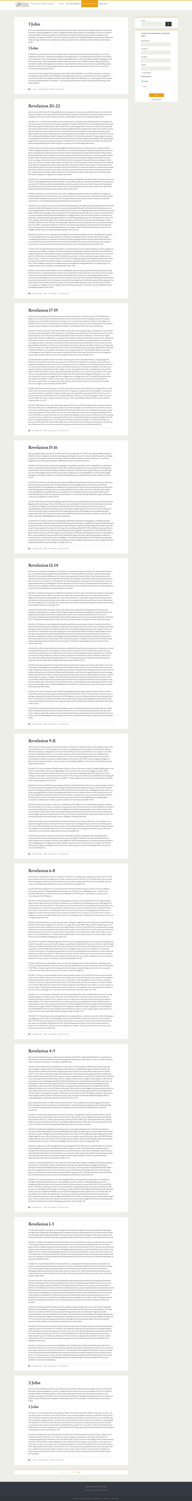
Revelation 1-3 (41, 1224)
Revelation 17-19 (43, 310)
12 (73, 1472)
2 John (34, 1383)
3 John (34, 24)
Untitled (143, 65)
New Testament (89, 4)
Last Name (144, 57)
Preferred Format (146, 76)
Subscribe (103, 4)
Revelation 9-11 (42, 741)
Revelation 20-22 (44, 106)
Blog (62, 4)
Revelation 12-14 (43, 565)
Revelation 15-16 (43, 447)
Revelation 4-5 (41, 1051)
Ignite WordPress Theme (85, 1499)
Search (143, 20)
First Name (144, 49)
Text (145, 86)
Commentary (43, 89)
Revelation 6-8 (41, 870)
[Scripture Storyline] (22, 5)
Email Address (145, 41)
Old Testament (72, 4)
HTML (146, 81)
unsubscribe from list (156, 99)
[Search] (168, 24)
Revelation (64, 293)
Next (78, 1472)
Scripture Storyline (96, 1486)
